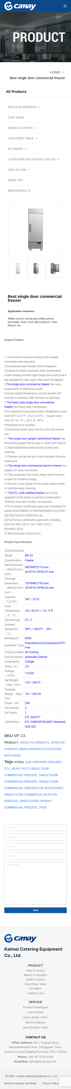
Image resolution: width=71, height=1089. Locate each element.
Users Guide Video (35, 1017)
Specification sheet (35, 1027)
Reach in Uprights (22, 107)
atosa (19, 762)
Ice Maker (15, 148)
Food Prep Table (21, 138)
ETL (6, 768)
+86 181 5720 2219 (40, 1057)
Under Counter (20, 128)
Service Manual (35, 1022)
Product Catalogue (35, 1007)
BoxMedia (32, 1083)
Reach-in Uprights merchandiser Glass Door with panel (34, 749)
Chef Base (16, 117)
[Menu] (65, 6)
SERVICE (35, 1002)
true (43, 807)
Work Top (15, 180)
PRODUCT (11, 742)
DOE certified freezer (43, 762)
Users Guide (35, 1012)
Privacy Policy (50, 1083)
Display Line (17, 169)
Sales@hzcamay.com (43, 1061)
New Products (19, 190)
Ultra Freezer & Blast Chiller (31, 159)
